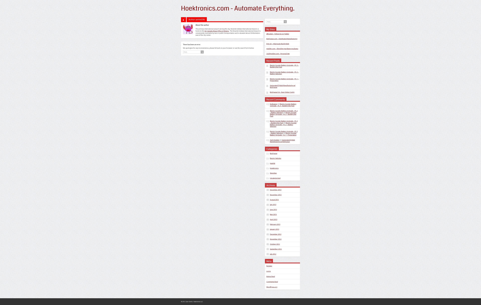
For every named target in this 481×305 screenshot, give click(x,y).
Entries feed (270, 276)
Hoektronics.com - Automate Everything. (238, 8)
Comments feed (272, 282)
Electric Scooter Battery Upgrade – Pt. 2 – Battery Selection (284, 73)
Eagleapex (273, 104)
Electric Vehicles (275, 158)
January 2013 (274, 229)
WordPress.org (271, 287)
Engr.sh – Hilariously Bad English (277, 44)
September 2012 (276, 249)
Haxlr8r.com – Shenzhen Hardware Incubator (282, 49)
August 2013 (274, 200)
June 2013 (273, 210)
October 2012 (275, 244)
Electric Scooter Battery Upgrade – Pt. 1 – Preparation (284, 80)
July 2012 (273, 254)
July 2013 (273, 205)
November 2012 (275, 239)
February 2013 (275, 224)
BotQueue (273, 153)
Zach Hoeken (274, 140)
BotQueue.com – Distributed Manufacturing (281, 39)
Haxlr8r (272, 163)
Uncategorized (275, 178)
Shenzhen (273, 173)
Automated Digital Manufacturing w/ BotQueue (282, 86)
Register (269, 266)
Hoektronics (274, 168)
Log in (268, 271)
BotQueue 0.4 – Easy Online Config (282, 92)
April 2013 (273, 219)
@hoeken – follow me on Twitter (277, 34)
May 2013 (273, 214)
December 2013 (275, 190)
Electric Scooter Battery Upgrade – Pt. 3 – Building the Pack (284, 66)
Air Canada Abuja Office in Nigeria (217, 31)
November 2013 (275, 195)
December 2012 (275, 234)
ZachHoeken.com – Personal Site (278, 54)
